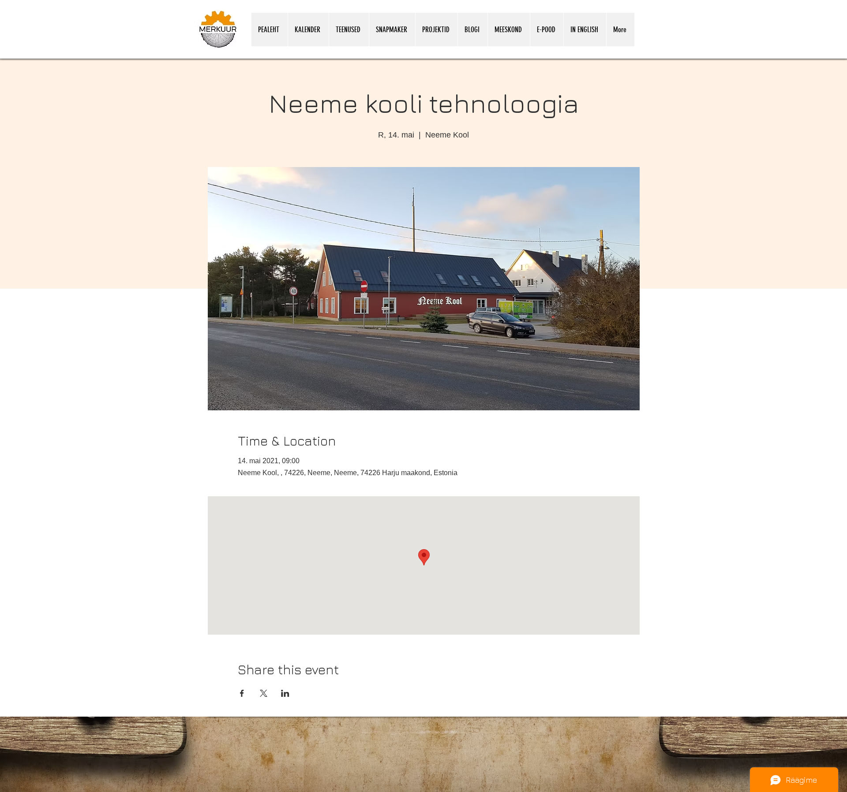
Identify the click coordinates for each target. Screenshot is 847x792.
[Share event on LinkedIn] (285, 693)
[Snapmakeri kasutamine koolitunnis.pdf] (605, 789)
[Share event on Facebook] (242, 693)
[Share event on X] (263, 693)
